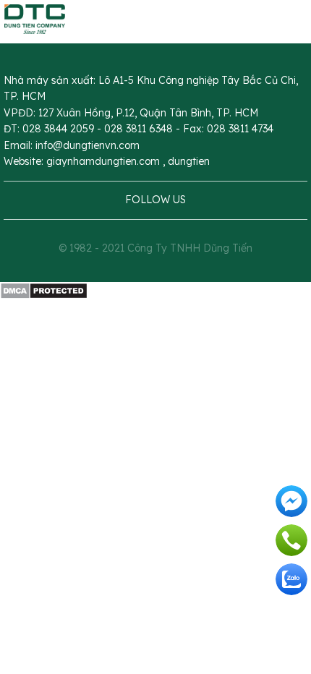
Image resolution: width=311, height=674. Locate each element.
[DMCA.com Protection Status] (44, 290)
